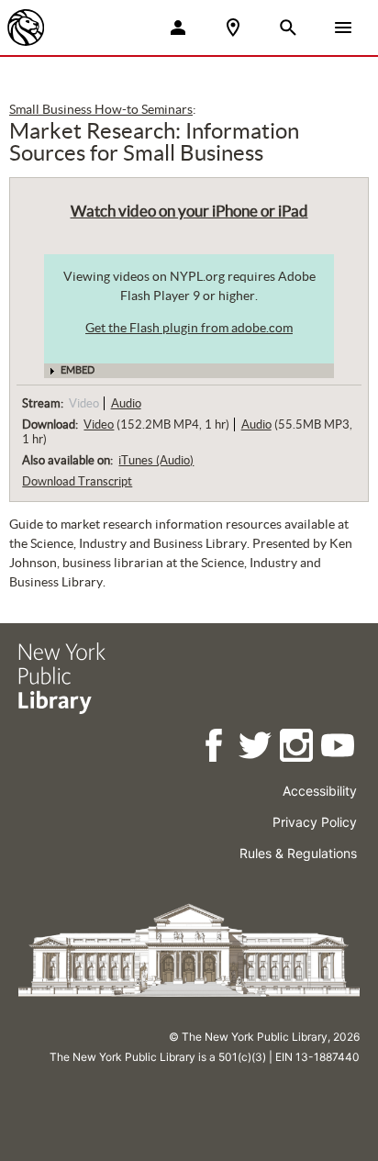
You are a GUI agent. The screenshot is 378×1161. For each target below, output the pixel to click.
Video (98, 424)
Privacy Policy (314, 822)
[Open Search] (288, 27)
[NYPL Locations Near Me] (233, 27)
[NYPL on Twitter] (256, 748)
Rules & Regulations (298, 853)
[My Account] (178, 27)
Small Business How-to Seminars (101, 109)
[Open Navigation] (343, 27)
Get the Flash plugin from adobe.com (189, 327)
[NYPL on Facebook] (215, 748)
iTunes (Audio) (156, 460)
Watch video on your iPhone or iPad (189, 211)
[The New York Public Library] (25, 27)
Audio (126, 403)
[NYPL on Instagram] (298, 748)
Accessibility (320, 790)
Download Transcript (77, 481)
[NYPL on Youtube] (339, 748)
